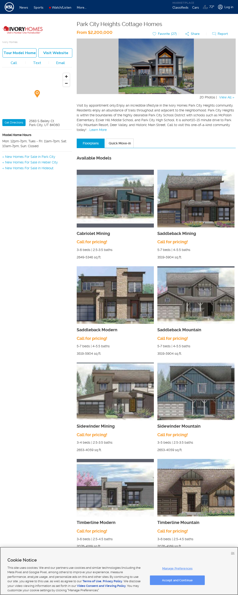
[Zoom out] (66, 83)
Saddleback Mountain (179, 329)
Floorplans (91, 143)
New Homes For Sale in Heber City (31, 162)
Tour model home (19, 52)
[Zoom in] (66, 76)
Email (60, 62)
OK (233, 553)
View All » (226, 97)
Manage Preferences (177, 568)
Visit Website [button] (55, 52)
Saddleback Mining (176, 233)
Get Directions (14, 122)
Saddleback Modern (97, 329)
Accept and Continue (177, 580)
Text (37, 62)
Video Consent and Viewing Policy (101, 586)
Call (14, 62)
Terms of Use (92, 581)
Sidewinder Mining (96, 426)
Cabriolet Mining (93, 233)
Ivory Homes (9, 42)
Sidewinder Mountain (179, 426)
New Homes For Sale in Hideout (29, 168)
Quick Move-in (120, 143)
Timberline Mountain (178, 522)
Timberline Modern (96, 522)
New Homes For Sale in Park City (30, 157)
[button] (193, 34)
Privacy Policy (112, 581)
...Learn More (97, 130)
